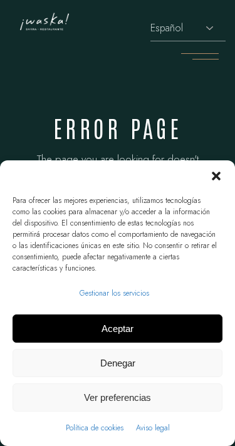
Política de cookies (94, 427)
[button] (216, 176)
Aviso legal (153, 427)
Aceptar (117, 328)
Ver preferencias (117, 397)
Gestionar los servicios (114, 293)
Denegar (117, 363)
